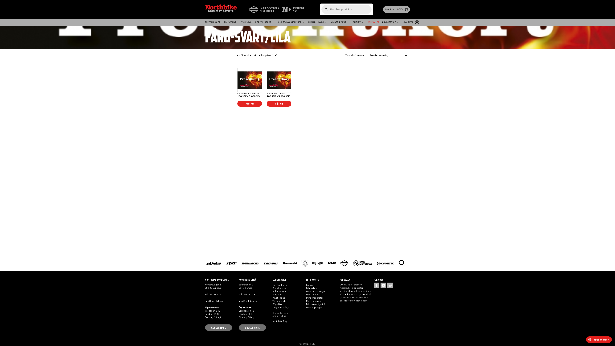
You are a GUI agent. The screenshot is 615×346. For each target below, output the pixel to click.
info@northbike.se (214, 301)
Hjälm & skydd (316, 22)
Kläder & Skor (338, 22)
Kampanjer (373, 22)
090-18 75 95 (249, 294)
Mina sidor (408, 22)
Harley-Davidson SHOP (289, 22)
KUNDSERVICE (389, 22)
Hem (238, 55)
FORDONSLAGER (212, 22)
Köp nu (250, 103)
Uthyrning (245, 22)
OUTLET (357, 22)
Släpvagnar (230, 22)
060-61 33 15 (215, 294)
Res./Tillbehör (263, 22)
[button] (218, 327)
